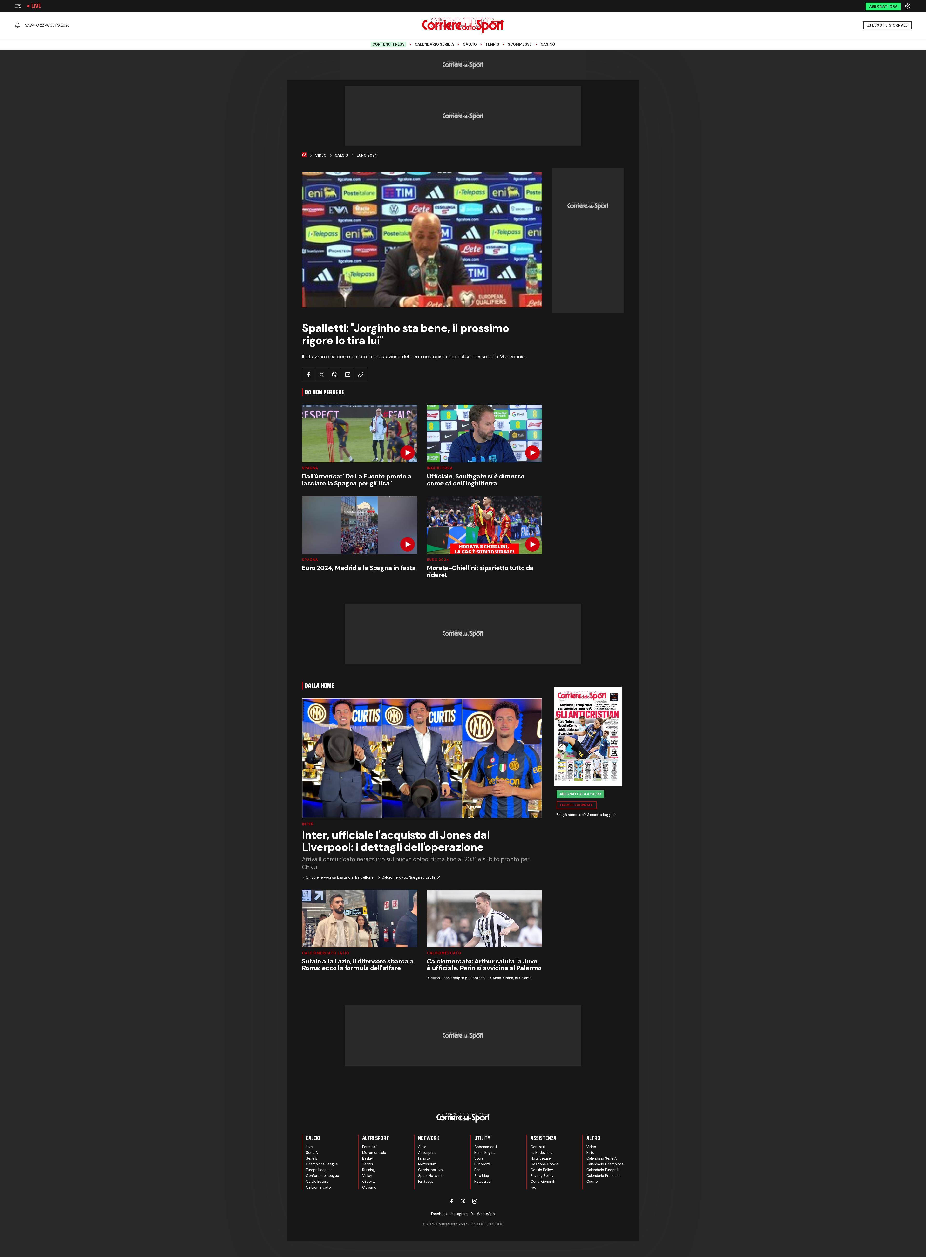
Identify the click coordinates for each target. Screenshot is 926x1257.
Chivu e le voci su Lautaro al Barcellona (339, 877)
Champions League (322, 1164)
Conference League (322, 1175)
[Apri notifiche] (17, 25)
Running (368, 1170)
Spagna (310, 468)
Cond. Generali (543, 1181)
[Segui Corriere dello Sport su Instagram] (474, 1201)
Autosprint (427, 1152)
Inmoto (424, 1158)
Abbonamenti (485, 1146)
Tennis (492, 44)
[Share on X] (321, 374)
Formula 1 (369, 1146)
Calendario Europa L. (603, 1170)
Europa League (318, 1170)
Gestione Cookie (544, 1164)
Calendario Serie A (434, 44)
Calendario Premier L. (603, 1175)
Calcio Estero (317, 1181)
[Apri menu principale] (17, 6)
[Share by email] (347, 374)
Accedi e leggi (599, 815)
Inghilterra (440, 468)
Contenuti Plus (388, 44)
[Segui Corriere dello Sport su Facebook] (451, 1201)
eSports (369, 1181)
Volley (367, 1175)
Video (321, 155)
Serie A (312, 1152)
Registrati (482, 1181)
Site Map (481, 1175)
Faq (533, 1187)
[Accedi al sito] (908, 6)
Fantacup (426, 1181)
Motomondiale (374, 1152)
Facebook (439, 1213)
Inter (308, 824)
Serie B (312, 1158)
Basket (368, 1158)
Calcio (470, 44)
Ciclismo (369, 1187)
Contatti (538, 1146)
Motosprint (427, 1164)
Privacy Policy (542, 1175)
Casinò (548, 44)
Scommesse (520, 44)
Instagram (459, 1213)
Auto (422, 1146)
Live (36, 6)
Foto (590, 1152)
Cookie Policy (542, 1170)
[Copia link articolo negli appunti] (360, 374)
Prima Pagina (484, 1152)
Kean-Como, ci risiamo (512, 978)
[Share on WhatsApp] (334, 374)
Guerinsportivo (430, 1170)
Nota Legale (541, 1158)
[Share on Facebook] (308, 374)
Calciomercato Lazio (325, 953)
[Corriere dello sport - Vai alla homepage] (463, 25)
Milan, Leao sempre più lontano (458, 978)
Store (479, 1158)
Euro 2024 (367, 155)
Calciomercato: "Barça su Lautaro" (410, 877)
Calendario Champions (605, 1164)
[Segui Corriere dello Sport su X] (463, 1201)
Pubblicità (482, 1164)
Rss (477, 1170)
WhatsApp (486, 1213)
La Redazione (542, 1152)
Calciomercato (444, 953)
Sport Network (430, 1175)
